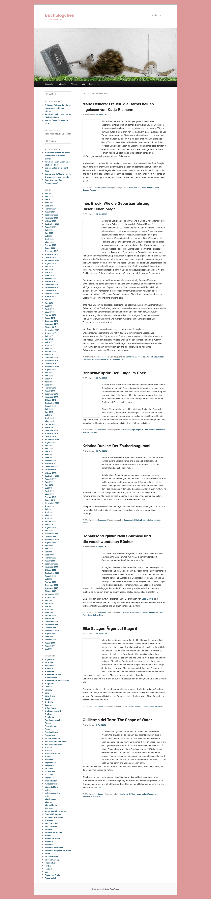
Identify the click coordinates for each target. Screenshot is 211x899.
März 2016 (49, 384)
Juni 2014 (49, 448)
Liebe (144, 794)
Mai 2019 (48, 272)
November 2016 (51, 360)
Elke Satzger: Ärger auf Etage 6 (110, 628)
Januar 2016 (50, 390)
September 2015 (52, 403)
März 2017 (49, 348)
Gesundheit (50, 735)
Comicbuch (50, 695)
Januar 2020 (50, 248)
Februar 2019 (50, 278)
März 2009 (49, 554)
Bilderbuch (101, 429)
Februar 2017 (50, 351)
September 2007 (52, 594)
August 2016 (50, 369)
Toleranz (93, 432)
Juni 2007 (49, 603)
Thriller (48, 865)
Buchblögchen (59, 15)
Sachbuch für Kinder (54, 847)
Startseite (49, 84)
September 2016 (52, 366)
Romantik (49, 841)
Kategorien (62, 84)
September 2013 (52, 475)
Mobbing (138, 706)
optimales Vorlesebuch (55, 817)
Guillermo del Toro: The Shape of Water (117, 719)
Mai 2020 (48, 236)
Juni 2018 (49, 302)
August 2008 (50, 576)
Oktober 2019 (50, 257)
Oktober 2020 (50, 220)
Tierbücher (49, 868)
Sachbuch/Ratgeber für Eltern (58, 850)
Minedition (160, 429)
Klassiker (49, 774)
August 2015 (50, 406)
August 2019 (50, 263)
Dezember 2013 (51, 466)
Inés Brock (87, 359)
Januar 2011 (50, 524)
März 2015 (49, 421)
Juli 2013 (49, 481)
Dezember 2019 (51, 251)
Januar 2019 (50, 281)
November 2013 (51, 469)
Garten (48, 729)
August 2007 (50, 597)
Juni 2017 (49, 339)
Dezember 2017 (51, 321)
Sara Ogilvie (147, 598)
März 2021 (49, 205)
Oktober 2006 (50, 627)
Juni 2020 (49, 233)
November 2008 (51, 566)
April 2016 (49, 381)
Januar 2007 (50, 618)
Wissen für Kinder (53, 874)
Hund (132, 612)
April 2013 (49, 491)
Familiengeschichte (53, 720)
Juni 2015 (49, 412)
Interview (49, 759)
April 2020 (49, 239)
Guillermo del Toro (127, 794)
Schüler (157, 520)
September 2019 (52, 260)
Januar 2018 (50, 318)
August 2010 (50, 527)
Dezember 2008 (51, 563)
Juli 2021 (49, 193)
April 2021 (49, 202)
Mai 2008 (48, 579)
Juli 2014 (49, 445)
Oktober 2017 (50, 327)
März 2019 (49, 275)
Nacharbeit (49, 808)
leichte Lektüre (51, 786)
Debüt (47, 698)
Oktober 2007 (50, 591)
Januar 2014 (50, 463)
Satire (47, 853)
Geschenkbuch (51, 732)
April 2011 (49, 518)
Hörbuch (48, 747)
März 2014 (49, 457)
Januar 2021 (50, 211)
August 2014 (50, 442)
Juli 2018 (49, 299)
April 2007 (49, 609)
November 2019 (51, 254)
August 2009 (50, 542)
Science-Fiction (51, 856)
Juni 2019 (49, 269)
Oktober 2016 (50, 363)
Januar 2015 (50, 427)
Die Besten (49, 701)
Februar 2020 (50, 245)
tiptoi (47, 871)
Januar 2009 (50, 560)
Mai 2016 (48, 378)
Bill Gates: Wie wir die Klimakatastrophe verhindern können (58, 108)
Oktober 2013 (50, 472)
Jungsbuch (50, 765)
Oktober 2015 (50, 400)
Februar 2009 (50, 557)
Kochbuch (49, 777)
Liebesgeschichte (52, 793)
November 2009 (51, 533)
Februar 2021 (50, 208)
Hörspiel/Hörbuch (104, 187)
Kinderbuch (102, 520)
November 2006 (51, 624)
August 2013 (50, 478)
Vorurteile (159, 706)
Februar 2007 (50, 615)
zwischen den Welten (91, 796)
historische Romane (53, 744)
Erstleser (49, 714)
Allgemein (49, 659)
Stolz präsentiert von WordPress (105, 889)
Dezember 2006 (51, 621)
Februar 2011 (50, 521)
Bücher (126, 612)
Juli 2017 (49, 336)
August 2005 (50, 645)
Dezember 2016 (51, 357)
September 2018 (52, 293)
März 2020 (49, 242)
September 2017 (52, 330)
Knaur (138, 794)
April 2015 (49, 418)
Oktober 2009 (50, 536)
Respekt (86, 432)
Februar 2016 (50, 387)
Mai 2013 (48, 487)
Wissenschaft (103, 356)
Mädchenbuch (51, 799)
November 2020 (51, 217)
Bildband (49, 668)
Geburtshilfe (159, 356)
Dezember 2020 (51, 214)
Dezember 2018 (51, 284)
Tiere (101, 615)
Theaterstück (50, 862)
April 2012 (49, 512)
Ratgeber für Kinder (53, 832)
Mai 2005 (48, 648)
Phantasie (49, 820)
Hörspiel (48, 750)
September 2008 (52, 573)
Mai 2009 (48, 551)
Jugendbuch (50, 762)
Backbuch (49, 662)
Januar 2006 (50, 642)
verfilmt (97, 787)
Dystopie (48, 704)
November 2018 (51, 287)
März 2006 (49, 636)
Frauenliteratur (51, 726)
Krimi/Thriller (51, 780)
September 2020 (52, 223)
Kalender (49, 768)
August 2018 (50, 296)
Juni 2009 (49, 548)
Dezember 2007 (51, 585)
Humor (48, 756)
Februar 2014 (50, 460)
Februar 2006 (50, 639)
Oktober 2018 (50, 290)
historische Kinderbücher (56, 741)
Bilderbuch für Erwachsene (57, 680)
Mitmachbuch (51, 805)
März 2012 (49, 515)
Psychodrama (51, 826)
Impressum (94, 84)
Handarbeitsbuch (52, 738)
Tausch (85, 522)
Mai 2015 (48, 415)
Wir (83, 84)
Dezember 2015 (51, 393)
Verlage (74, 84)
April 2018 (49, 308)
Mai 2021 (48, 199)
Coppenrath (128, 520)
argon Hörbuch (135, 187)
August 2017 (50, 333)
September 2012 (52, 503)
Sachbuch (49, 844)
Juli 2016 (49, 372)
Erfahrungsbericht (53, 710)
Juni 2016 (49, 375)
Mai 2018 (48, 305)
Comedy (48, 689)
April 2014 (49, 454)
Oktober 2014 (50, 436)
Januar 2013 (50, 500)
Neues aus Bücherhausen (56, 811)
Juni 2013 (49, 484)
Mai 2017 (48, 342)
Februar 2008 (50, 582)
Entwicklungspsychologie (136, 356)
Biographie (49, 683)
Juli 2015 (49, 409)
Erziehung (127, 429)
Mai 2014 (48, 451)
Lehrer (151, 520)
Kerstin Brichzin (148, 429)
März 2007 (49, 612)
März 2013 (49, 494)
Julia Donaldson (141, 612)
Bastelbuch (50, 665)
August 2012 (50, 506)
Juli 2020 (49, 230)
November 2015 (51, 396)
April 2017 (49, 345)
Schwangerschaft (117, 359)
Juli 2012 (49, 509)
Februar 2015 (50, 424)
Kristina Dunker (140, 520)
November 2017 (51, 324)
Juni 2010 (49, 530)
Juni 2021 (49, 196)
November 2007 (51, 588)
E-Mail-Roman (51, 707)
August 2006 (50, 633)
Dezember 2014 (51, 430)
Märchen (48, 802)
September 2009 (52, 539)
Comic (47, 692)
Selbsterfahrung (52, 859)
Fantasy (48, 723)
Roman (93, 190)
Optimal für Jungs (53, 814)
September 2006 (52, 630)
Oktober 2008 (50, 570)
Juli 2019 (49, 266)
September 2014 (52, 439)
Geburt (150, 356)
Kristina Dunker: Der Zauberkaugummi (116, 445)
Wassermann (152, 794)
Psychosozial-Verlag (100, 359)
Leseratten (153, 612)
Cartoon (48, 686)
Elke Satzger (129, 706)
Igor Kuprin (136, 429)
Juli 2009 (49, 545)
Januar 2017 (50, 354)
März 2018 (49, 311)
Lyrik (47, 796)
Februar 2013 (50, 497)
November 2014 (51, 433)
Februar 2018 (50, 315)
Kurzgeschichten (52, 783)
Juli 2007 (49, 600)
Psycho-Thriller (51, 823)
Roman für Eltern (52, 838)
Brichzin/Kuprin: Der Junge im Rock (114, 372)
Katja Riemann (148, 187)
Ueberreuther (148, 706)
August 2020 (50, 226)
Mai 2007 (48, 606)
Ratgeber (49, 829)
